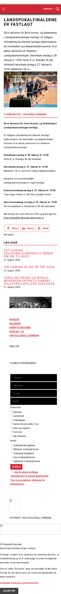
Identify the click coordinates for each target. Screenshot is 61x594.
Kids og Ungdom (21, 428)
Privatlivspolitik (17, 493)
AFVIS (6, 587)
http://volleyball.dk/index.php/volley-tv (24, 218)
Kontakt (48, 9)
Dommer (17, 432)
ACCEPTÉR (9, 591)
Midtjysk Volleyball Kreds (26, 449)
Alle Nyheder (19, 436)
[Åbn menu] (3, 9)
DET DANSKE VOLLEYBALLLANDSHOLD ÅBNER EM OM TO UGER (28, 253)
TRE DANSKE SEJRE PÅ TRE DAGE (29, 267)
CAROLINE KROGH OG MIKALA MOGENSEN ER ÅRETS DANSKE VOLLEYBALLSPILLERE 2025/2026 (29, 280)
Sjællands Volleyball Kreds (27, 461)
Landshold (18, 416)
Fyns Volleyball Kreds (24, 457)
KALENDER (15, 323)
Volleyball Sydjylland (24, 453)
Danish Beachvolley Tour (26, 424)
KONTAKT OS (16, 331)
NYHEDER (14, 319)
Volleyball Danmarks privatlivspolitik (19, 583)
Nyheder (17, 412)
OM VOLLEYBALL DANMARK (24, 335)
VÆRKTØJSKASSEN (19, 327)
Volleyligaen (19, 420)
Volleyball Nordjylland (24, 445)
